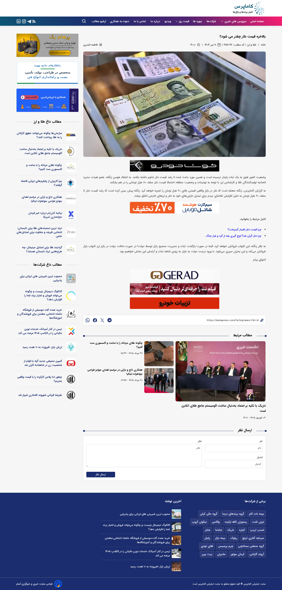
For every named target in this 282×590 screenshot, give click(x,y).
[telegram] (109, 320)
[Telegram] (29, 21)
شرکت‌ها (212, 21)
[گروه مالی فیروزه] (71, 347)
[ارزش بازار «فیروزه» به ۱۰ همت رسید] (176, 566)
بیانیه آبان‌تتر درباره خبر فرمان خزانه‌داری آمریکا (45, 215)
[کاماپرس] (248, 8)
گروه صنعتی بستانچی (251, 546)
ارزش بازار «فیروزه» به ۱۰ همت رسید (42, 347)
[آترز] (71, 295)
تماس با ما (140, 21)
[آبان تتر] (71, 215)
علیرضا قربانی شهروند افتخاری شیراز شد (40, 395)
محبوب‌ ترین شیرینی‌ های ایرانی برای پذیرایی (41, 278)
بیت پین (207, 554)
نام (261, 441)
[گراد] (71, 363)
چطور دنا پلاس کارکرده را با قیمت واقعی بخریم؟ (39, 379)
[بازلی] (71, 199)
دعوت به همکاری (120, 21)
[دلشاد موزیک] (71, 314)
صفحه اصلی (257, 21)
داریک (230, 530)
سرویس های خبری (235, 21)
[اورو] (71, 232)
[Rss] (33, 21)
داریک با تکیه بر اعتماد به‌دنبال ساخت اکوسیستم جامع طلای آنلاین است (40, 151)
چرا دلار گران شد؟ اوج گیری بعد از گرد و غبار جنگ (233, 236)
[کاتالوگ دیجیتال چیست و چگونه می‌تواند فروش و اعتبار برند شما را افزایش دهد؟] (176, 527)
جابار (207, 530)
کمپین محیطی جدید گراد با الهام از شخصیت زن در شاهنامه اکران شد (43, 363)
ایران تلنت (258, 522)
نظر (200, 441)
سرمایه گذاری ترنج (253, 538)
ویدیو (168, 21)
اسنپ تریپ (257, 530)
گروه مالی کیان (208, 514)
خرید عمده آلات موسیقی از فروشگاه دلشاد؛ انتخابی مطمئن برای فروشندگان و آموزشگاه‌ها (39, 314)
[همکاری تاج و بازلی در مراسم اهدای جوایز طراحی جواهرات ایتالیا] (159, 380)
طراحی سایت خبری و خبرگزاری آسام (34, 584)
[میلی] (71, 135)
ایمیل (260, 457)
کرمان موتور (237, 554)
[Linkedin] (18, 21)
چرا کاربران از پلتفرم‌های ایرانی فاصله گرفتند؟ (41, 183)
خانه (263, 45)
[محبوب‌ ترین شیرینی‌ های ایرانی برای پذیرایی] (176, 514)
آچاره (242, 530)
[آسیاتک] (71, 331)
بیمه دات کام (256, 514)
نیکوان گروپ (199, 522)
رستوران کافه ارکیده (236, 522)
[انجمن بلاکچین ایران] (71, 183)
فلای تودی (207, 546)
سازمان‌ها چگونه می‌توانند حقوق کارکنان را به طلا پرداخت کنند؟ (39, 135)
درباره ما (156, 21)
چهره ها (198, 21)
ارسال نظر (101, 475)
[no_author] (71, 379)
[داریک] (71, 151)
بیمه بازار (220, 538)
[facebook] (95, 320)
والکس (216, 522)
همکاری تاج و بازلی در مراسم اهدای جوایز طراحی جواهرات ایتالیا (115, 372)
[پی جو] (71, 278)
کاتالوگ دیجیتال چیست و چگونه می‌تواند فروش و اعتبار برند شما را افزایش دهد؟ (43, 295)
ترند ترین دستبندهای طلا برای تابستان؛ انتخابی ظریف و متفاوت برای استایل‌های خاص (39, 232)
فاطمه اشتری (90, 45)
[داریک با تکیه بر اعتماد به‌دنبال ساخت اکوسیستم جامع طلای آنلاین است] (220, 371)
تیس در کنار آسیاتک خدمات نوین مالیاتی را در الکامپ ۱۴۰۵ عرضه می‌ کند (40, 331)
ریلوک (233, 538)
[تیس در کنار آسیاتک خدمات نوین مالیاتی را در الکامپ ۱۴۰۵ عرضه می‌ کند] (176, 553)
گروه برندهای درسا (233, 514)
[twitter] (102, 320)
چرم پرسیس (225, 546)
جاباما (218, 530)
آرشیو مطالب (99, 21)
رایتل (207, 538)
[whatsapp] (88, 320)
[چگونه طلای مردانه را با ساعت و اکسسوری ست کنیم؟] (159, 353)
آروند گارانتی (256, 554)
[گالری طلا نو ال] (71, 167)
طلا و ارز (251, 45)
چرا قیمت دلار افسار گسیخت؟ (244, 229)
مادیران (221, 554)
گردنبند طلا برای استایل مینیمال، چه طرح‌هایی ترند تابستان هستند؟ (42, 249)
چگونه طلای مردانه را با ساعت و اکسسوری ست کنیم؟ (116, 345)
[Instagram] (24, 21)
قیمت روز (184, 21)
